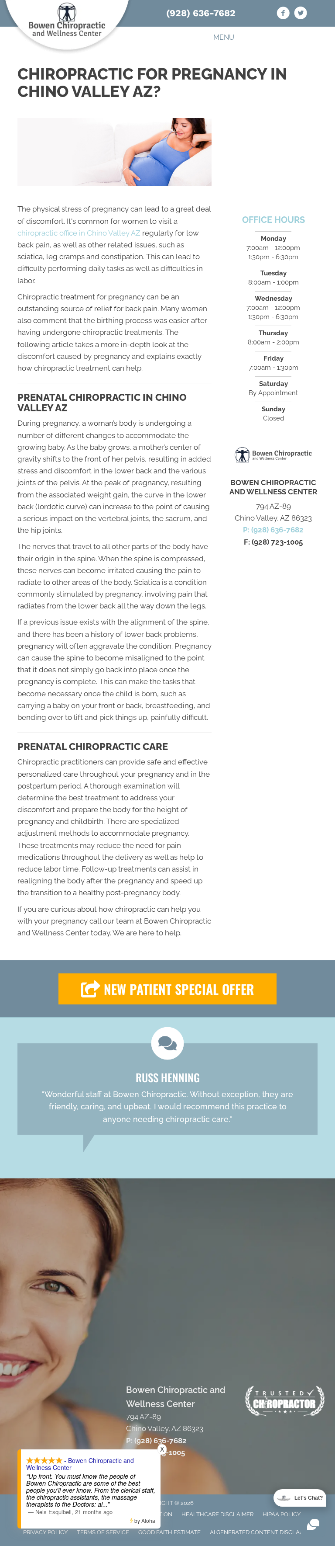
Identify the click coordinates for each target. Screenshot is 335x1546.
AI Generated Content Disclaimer (261, 1532)
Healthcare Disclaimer (217, 1514)
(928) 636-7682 (201, 12)
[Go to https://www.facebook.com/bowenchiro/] (283, 14)
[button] (167, 988)
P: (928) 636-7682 (273, 529)
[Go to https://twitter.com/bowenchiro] (300, 14)
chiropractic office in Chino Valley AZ (78, 233)
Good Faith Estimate (169, 1532)
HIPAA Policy (282, 1514)
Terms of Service (103, 1532)
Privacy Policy (45, 1532)
